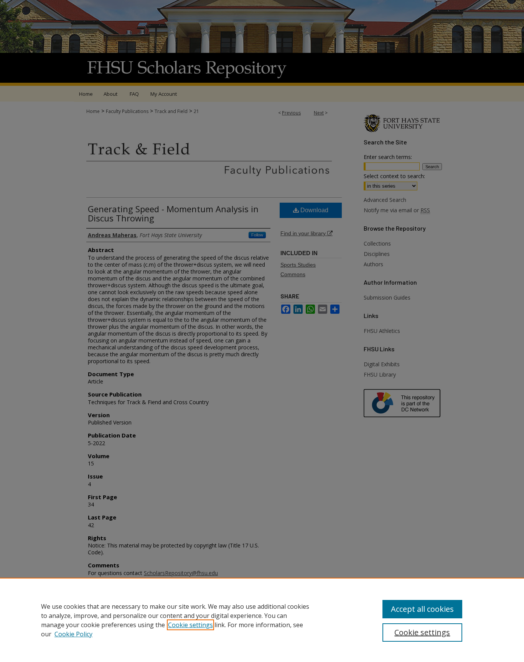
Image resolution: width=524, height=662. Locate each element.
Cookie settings (190, 625)
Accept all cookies (422, 609)
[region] (262, 620)
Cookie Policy (73, 634)
